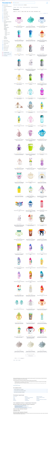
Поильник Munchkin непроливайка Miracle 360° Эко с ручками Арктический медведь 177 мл (30, 337)
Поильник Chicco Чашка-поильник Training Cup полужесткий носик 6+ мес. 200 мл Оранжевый (42, 41)
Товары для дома (6, 48)
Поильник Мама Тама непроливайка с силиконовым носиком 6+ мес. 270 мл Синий (30, 211)
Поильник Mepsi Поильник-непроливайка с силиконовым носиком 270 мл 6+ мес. (30, 197)
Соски (5, 23)
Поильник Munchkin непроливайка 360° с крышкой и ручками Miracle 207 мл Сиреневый (30, 140)
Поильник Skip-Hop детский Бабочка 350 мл (30, 254)
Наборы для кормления (39, 396)
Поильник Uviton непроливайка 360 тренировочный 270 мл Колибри (19, 182)
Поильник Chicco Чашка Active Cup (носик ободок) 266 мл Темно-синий (30, 40)
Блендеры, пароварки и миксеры (40, 397)
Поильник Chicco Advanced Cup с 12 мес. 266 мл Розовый (42, 98)
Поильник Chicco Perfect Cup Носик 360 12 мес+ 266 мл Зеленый (19, 239)
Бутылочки (26, 396)
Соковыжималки (27, 400)
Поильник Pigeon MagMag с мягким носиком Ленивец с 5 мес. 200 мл (19, 295)
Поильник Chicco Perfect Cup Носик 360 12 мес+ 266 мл (20, 405)
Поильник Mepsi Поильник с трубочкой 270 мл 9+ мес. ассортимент (30, 168)
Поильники (5, 29)
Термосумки (5, 38)
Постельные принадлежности (8, 6)
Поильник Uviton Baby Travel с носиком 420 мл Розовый (42, 211)
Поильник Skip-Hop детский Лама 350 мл (30, 268)
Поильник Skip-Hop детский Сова (41, 281)
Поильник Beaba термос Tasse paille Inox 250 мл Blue (30, 112)
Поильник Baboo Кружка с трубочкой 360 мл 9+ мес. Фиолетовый (42, 168)
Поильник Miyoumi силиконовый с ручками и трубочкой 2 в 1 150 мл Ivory (30, 351)
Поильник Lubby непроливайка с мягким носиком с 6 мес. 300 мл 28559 (42, 323)
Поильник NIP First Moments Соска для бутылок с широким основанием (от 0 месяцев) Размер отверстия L (42, 55)
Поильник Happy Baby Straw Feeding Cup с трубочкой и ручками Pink (19, 168)
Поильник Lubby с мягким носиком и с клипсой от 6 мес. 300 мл (19, 337)
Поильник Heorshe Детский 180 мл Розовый (19, 112)
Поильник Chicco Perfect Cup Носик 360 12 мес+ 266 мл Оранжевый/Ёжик (42, 309)
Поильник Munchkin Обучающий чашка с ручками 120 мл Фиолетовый (19, 154)
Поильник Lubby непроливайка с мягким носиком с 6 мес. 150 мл (19, 323)
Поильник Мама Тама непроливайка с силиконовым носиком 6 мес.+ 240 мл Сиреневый (42, 197)
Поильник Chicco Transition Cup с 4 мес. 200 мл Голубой (30, 98)
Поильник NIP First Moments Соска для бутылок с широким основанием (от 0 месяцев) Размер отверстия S (31, 70)
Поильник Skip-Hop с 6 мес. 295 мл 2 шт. (19, 309)
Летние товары (6, 50)
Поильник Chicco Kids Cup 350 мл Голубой (42, 126)
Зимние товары (6, 17)
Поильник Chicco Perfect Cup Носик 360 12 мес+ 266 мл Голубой (42, 26)
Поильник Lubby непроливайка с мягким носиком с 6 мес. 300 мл (19, 196)
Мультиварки (38, 400)
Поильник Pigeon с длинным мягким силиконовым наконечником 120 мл (30, 295)
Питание (5, 20)
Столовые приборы (6, 27)
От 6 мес (18, 7)
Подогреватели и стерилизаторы (29, 397)
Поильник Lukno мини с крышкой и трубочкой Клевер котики (19, 140)
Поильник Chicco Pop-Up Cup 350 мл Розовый (30, 55)
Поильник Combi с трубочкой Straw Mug (19, 55)
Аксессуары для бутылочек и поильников (41, 399)
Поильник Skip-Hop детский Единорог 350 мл (42, 254)
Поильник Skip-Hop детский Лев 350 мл (42, 267)
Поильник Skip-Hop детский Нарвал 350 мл (19, 282)
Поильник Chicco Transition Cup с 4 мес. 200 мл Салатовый (19, 98)
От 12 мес (21, 7)
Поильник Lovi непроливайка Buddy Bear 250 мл (42, 225)
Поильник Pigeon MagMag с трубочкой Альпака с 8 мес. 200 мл (31, 225)
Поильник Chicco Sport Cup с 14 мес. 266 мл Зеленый (30, 84)
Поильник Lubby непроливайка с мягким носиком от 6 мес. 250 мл (42, 182)
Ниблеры (5, 36)
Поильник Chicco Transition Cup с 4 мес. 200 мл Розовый (30, 126)
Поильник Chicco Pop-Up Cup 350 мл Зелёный (42, 69)
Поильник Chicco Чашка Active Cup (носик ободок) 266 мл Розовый (19, 40)
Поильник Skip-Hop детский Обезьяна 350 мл (31, 282)
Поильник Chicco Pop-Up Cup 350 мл (18, 406)
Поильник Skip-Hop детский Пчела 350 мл (19, 126)
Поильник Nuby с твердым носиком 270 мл (19, 211)
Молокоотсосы (15, 396)
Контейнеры (5, 37)
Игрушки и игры (6, 14)
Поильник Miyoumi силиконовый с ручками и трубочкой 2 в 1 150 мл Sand (19, 351)
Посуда (5, 26)
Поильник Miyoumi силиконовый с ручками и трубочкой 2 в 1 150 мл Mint (30, 26)
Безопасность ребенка (7, 41)
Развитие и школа (6, 47)
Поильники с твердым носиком (7, 33)
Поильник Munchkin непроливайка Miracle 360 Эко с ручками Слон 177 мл (42, 337)
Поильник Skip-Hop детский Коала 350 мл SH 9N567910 (19, 268)
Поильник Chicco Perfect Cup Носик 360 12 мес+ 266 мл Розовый (19, 26)
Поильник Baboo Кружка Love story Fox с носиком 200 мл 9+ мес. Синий (42, 140)
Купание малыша (6, 40)
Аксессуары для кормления (7, 21)
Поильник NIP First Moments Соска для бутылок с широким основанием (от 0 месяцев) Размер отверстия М (19, 226)
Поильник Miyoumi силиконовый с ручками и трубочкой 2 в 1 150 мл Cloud (42, 351)
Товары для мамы (6, 43)
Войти (47, 3)
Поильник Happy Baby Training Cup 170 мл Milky (31, 182)
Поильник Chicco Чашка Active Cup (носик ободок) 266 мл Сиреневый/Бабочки (42, 84)
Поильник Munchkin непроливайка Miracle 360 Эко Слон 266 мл (19, 254)
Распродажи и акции (6, 52)
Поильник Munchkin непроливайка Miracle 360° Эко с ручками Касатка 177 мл (42, 240)
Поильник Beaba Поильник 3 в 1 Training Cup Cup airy (42, 154)
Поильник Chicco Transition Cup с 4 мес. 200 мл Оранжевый (19, 84)
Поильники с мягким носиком (7, 35)
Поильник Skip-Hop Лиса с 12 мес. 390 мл (42, 295)
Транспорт (5, 10)
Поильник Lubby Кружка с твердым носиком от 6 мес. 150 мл (30, 309)
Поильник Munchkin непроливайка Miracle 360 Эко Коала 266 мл (30, 323)
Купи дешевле (5, 55)
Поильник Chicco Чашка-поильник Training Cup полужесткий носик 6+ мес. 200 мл (23, 407)
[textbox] (24, 3)
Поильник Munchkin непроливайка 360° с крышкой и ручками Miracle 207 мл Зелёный (30, 155)
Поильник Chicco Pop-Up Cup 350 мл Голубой (19, 69)
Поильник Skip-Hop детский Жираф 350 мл (42, 112)
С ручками (6, 30)
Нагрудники (5, 28)
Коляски (5, 7)
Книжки (5, 44)
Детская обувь (6, 13)
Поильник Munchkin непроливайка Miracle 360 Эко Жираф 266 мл (30, 239)
